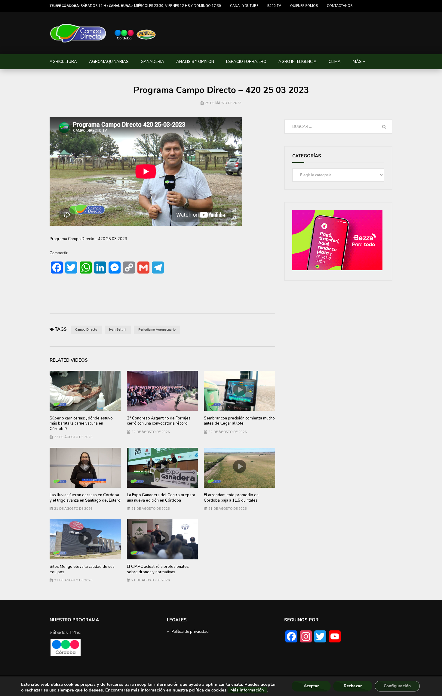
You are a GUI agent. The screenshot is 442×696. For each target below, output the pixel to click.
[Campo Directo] (103, 33)
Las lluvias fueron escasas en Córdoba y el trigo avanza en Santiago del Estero (85, 497)
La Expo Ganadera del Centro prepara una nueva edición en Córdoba (161, 497)
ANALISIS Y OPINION (195, 61)
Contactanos (339, 6)
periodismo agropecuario (157, 329)
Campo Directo (86, 329)
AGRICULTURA (63, 61)
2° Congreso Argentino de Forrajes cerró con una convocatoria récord (159, 421)
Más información (247, 690)
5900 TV (274, 6)
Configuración (397, 686)
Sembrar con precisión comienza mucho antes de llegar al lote (239, 421)
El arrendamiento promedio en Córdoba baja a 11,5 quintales (231, 497)
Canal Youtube (244, 6)
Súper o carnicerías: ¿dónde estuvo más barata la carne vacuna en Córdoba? (81, 424)
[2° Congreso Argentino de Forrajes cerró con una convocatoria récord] (162, 391)
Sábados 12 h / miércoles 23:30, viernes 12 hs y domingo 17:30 (135, 6)
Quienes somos (304, 6)
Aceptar (311, 686)
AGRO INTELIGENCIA (297, 61)
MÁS (357, 61)
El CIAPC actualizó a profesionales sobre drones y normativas (158, 569)
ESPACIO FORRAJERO (246, 61)
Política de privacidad (190, 631)
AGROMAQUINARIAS (109, 61)
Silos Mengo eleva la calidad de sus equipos (82, 569)
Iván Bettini (117, 329)
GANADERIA (152, 61)
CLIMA (335, 61)
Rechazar (353, 686)
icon (85, 389)
